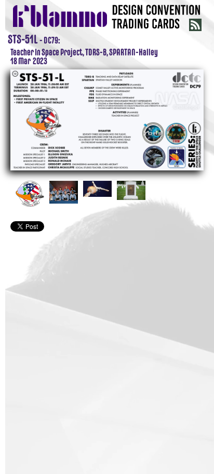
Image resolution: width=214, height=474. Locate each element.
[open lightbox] (107, 118)
